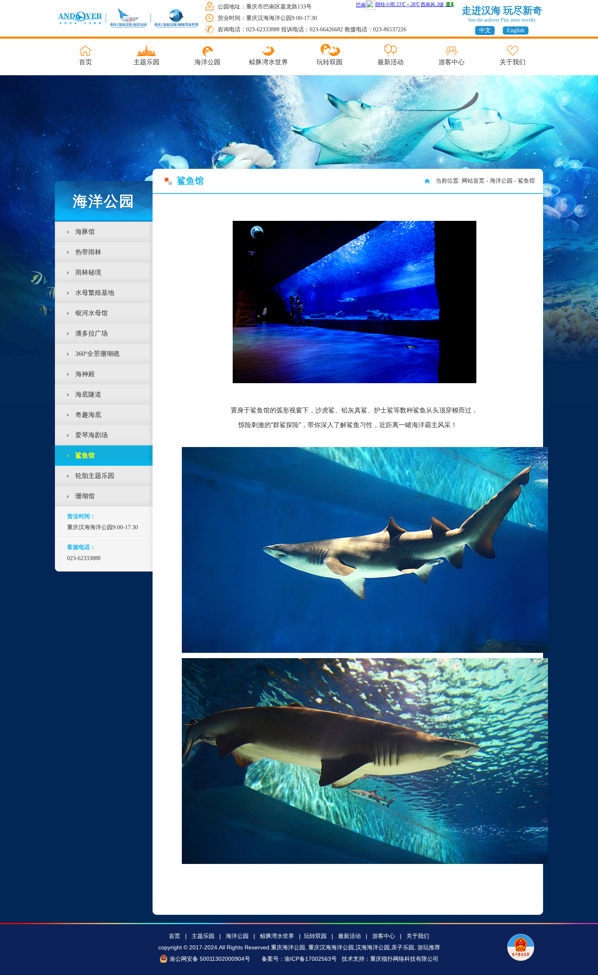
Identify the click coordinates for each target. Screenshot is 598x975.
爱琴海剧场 (91, 435)
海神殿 (85, 374)
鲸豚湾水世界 (268, 62)
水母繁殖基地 (94, 292)
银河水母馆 (91, 313)
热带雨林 (88, 252)
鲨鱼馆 (85, 455)
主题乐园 (146, 62)
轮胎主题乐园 (94, 475)
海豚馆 (85, 231)
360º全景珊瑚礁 (97, 353)
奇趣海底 (88, 414)
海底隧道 (88, 394)
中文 (485, 30)
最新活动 (391, 62)
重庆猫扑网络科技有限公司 (404, 958)
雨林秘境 (88, 272)
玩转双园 (329, 62)
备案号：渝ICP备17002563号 (299, 958)
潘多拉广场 (91, 333)
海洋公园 (207, 62)
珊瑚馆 (85, 496)
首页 (85, 62)
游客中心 (452, 62)
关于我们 (513, 62)
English (515, 30)
